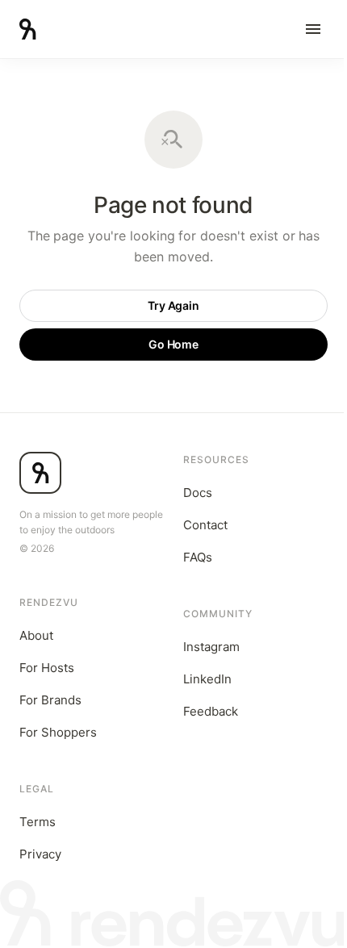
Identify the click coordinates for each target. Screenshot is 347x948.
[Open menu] (313, 29)
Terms (37, 821)
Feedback (210, 711)
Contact (205, 524)
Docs (197, 492)
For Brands (50, 700)
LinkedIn (207, 679)
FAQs (197, 557)
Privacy (40, 854)
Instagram (211, 646)
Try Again (174, 305)
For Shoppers (58, 732)
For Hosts (46, 667)
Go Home (173, 344)
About (36, 635)
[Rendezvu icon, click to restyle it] (40, 473)
